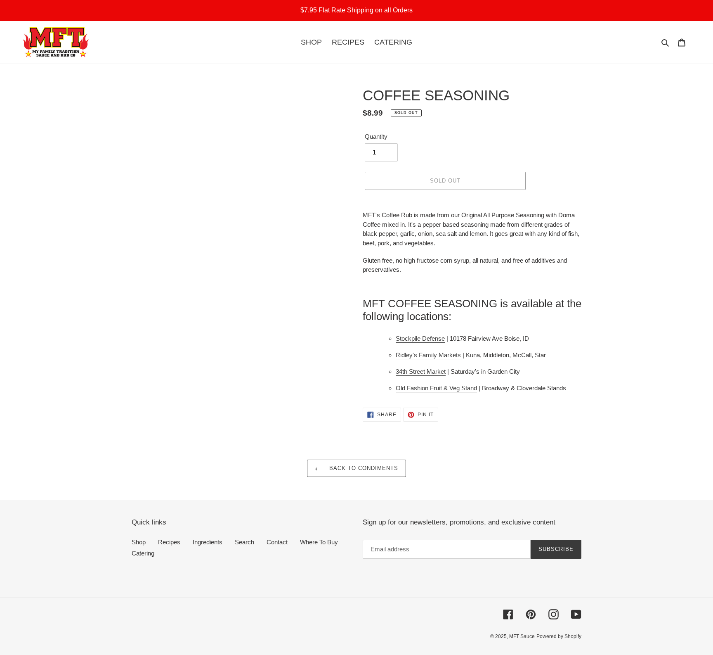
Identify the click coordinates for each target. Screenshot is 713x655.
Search (244, 542)
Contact (277, 542)
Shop (139, 542)
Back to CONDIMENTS (363, 468)
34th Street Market (421, 371)
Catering (143, 553)
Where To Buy (319, 542)
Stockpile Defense (420, 338)
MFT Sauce (522, 636)
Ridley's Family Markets (429, 354)
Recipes (169, 542)
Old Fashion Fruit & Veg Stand (436, 388)
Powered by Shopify (558, 636)
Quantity (376, 136)
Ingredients (207, 542)
